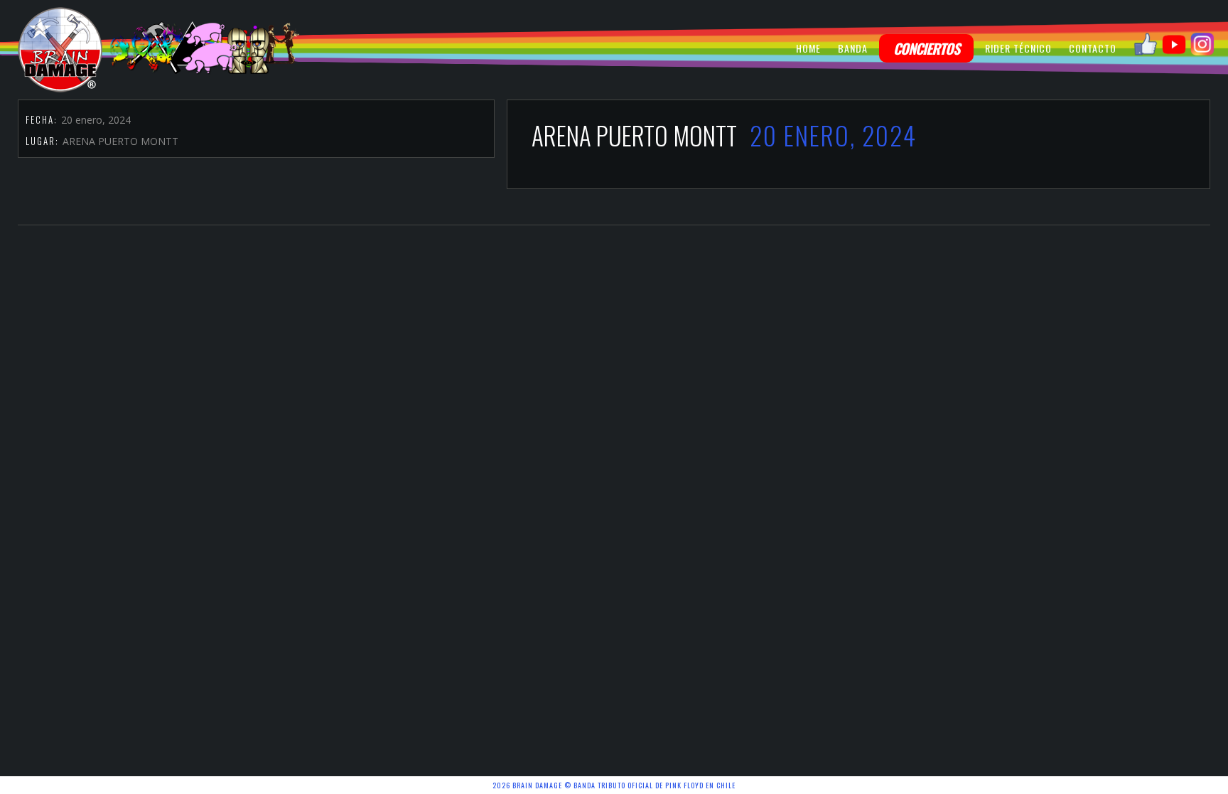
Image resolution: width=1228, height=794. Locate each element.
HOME (808, 48)
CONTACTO (1092, 48)
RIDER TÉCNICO (1018, 48)
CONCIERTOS (926, 48)
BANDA (853, 48)
